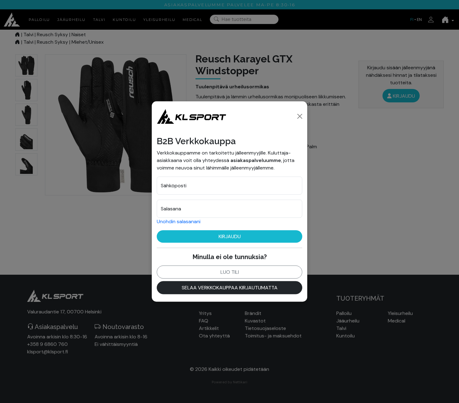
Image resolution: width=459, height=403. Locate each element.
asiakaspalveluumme (255, 160)
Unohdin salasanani (178, 221)
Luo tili (229, 271)
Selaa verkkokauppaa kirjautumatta (230, 287)
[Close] (300, 116)
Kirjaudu (230, 236)
